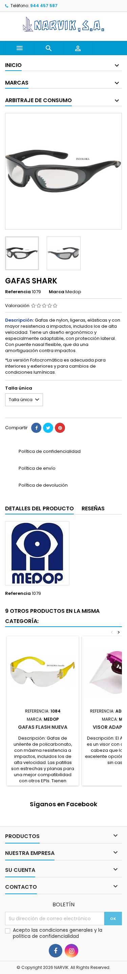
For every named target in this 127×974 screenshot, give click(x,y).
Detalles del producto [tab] (39, 508)
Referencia (18, 292)
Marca (56, 292)
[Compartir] (36, 428)
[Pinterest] (60, 428)
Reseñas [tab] (93, 508)
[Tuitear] (48, 428)
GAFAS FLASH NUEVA (42, 727)
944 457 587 (44, 5)
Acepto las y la (57, 933)
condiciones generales (66, 930)
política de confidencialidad (46, 936)
